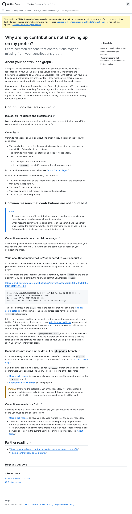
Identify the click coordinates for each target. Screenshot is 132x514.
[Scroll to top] (126, 508)
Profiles (28, 10)
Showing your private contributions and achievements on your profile (44, 449)
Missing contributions (70, 10)
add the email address (60, 322)
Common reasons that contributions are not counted (44, 203)
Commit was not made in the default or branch (41, 351)
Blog (72, 504)
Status (42, 504)
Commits (10, 132)
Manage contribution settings (46, 10)
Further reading (16, 442)
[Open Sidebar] (3, 10)
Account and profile (14, 10)
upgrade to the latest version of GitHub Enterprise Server (81, 22)
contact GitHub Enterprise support (27, 24)
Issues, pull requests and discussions (28, 115)
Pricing (50, 504)
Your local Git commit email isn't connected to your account (42, 258)
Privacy (34, 504)
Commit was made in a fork (22, 404)
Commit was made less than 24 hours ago (31, 238)
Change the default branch (22, 382)
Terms (26, 504)
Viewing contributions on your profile (28, 453)
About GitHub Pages (57, 170)
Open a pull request (18, 376)
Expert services (61, 504)
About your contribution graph (28, 62)
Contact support (15, 482)
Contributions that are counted (28, 107)
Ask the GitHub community (19, 478)
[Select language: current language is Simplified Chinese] (128, 4)
